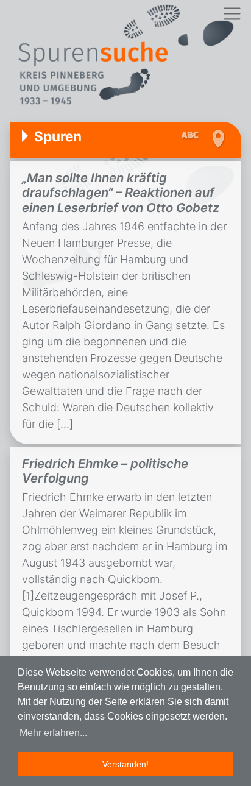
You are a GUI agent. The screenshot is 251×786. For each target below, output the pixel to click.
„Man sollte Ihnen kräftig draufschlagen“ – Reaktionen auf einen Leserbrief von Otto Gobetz (120, 192)
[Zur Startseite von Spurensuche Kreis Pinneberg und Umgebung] (125, 56)
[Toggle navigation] (232, 13)
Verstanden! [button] (125, 764)
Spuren (58, 136)
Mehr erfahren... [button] (53, 733)
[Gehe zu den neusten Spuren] (193, 136)
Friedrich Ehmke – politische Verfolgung (105, 471)
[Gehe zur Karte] (218, 139)
